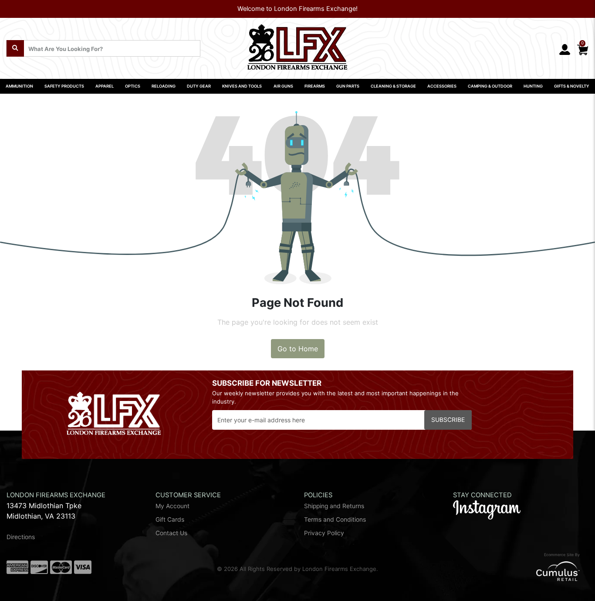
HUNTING (533, 86)
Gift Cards (170, 519)
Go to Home (297, 348)
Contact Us (171, 533)
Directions (21, 536)
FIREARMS (314, 86)
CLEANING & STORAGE (393, 86)
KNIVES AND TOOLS (242, 86)
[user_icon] (564, 50)
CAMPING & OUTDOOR (490, 86)
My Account (172, 506)
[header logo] (297, 44)
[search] (15, 48)
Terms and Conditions (335, 519)
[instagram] (487, 509)
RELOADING (164, 86)
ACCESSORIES (441, 86)
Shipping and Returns (334, 506)
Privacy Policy (324, 533)
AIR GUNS (283, 86)
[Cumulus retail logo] (491, 571)
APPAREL (104, 86)
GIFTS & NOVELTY (571, 86)
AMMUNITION (19, 86)
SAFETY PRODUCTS (64, 86)
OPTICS (132, 86)
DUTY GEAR (199, 86)
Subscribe (448, 419)
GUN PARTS (347, 86)
